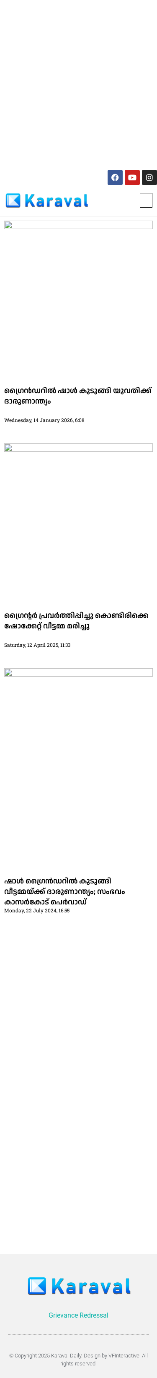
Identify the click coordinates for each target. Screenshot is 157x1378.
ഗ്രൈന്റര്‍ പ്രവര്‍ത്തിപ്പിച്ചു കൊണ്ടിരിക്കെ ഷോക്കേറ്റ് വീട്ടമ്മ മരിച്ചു (76, 620)
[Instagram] (149, 177)
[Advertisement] (78, 83)
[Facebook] (115, 177)
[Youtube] (132, 177)
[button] (146, 200)
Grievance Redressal (78, 1315)
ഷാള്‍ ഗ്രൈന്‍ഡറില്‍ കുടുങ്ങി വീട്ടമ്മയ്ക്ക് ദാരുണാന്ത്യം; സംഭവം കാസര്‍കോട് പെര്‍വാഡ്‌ (64, 891)
